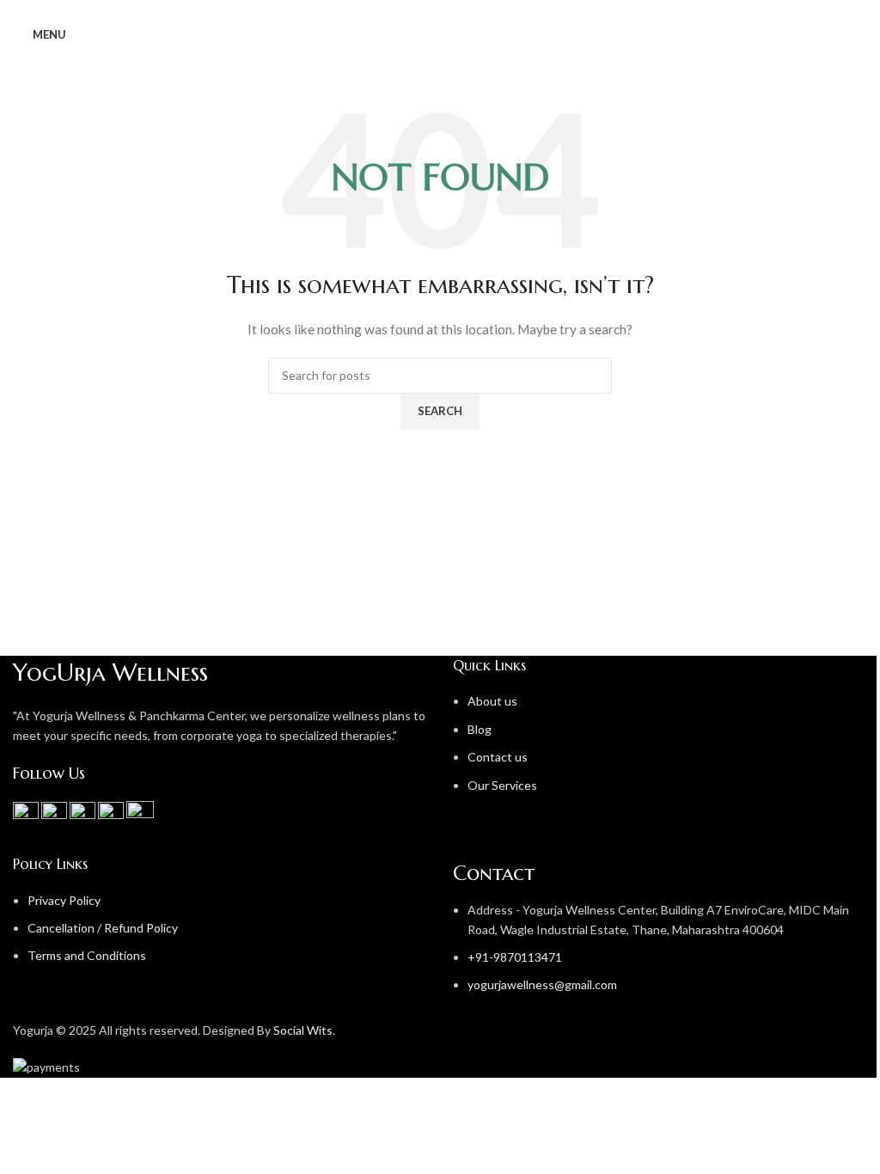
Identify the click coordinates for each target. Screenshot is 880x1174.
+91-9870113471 (515, 957)
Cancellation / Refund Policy (103, 927)
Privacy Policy (64, 900)
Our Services (502, 785)
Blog (480, 729)
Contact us (498, 756)
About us (492, 701)
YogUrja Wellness (110, 672)
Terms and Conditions (87, 955)
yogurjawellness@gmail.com (542, 984)
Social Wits (303, 1030)
